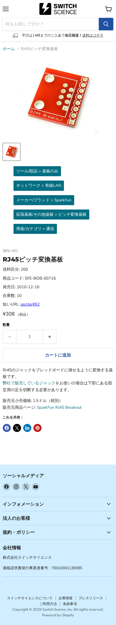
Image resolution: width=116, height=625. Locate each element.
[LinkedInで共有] (27, 428)
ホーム (9, 49)
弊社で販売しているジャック (29, 383)
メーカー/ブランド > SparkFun (43, 200)
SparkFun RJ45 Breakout (59, 407)
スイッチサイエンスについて (30, 598)
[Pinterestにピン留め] (37, 428)
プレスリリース (91, 598)
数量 (6, 325)
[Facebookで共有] (7, 428)
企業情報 (66, 598)
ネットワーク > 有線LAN (38, 185)
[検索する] (106, 24)
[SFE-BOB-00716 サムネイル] (11, 152)
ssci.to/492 (30, 304)
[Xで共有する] (17, 428)
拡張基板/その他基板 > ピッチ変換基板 (51, 214)
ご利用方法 (48, 603)
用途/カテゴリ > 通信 (35, 228)
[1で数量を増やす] (50, 337)
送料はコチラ (92, 35)
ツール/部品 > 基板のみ (37, 171)
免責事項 (70, 603)
